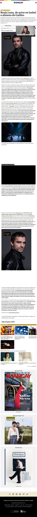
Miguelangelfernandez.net (14, 312)
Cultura (8, 10)
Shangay (3, 10)
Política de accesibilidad (26, 506)
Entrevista (8, 30)
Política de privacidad (10, 506)
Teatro (11, 30)
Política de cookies (18, 506)
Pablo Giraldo (8, 25)
